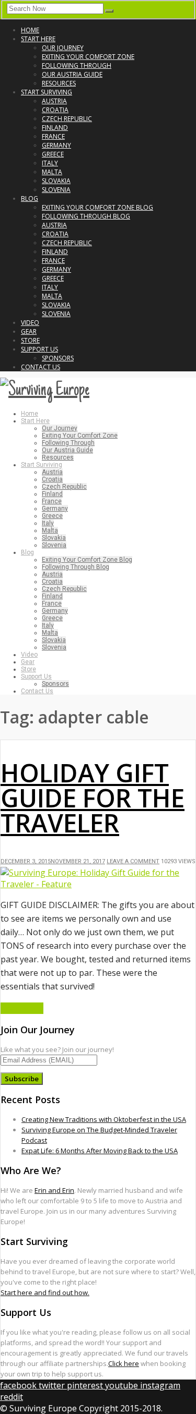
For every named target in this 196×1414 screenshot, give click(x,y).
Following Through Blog (86, 216)
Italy (50, 163)
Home (30, 30)
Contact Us (40, 366)
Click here (123, 1363)
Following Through (76, 65)
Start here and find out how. (45, 1292)
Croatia (55, 109)
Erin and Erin (54, 1190)
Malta (52, 171)
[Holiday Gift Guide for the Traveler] (98, 884)
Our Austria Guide (72, 74)
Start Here (38, 38)
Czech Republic (67, 118)
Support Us (39, 349)
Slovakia (56, 180)
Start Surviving (46, 92)
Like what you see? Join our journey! (57, 1049)
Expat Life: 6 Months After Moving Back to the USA (99, 1150)
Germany (56, 145)
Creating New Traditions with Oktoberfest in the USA (103, 1119)
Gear (29, 331)
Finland (55, 127)
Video (30, 322)
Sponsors (58, 358)
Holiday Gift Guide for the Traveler (93, 798)
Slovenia (56, 189)
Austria (54, 100)
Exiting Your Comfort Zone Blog (97, 207)
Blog (29, 198)
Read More (22, 1008)
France (53, 136)
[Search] (109, 11)
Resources (59, 83)
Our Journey (63, 47)
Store (30, 340)
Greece (53, 154)
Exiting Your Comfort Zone (88, 56)
